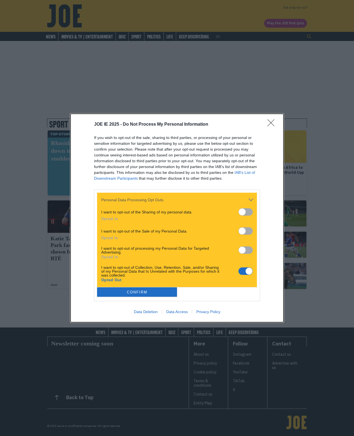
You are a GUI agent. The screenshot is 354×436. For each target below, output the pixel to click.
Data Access (177, 311)
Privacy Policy (208, 311)
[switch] (245, 212)
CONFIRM (137, 292)
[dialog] (177, 218)
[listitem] (177, 200)
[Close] (272, 124)
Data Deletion (146, 311)
